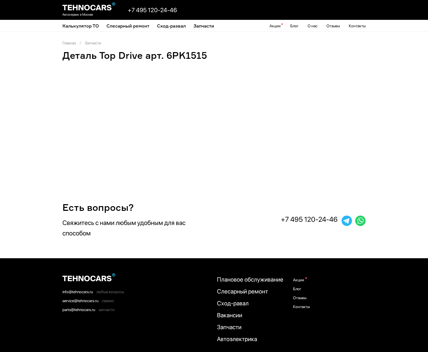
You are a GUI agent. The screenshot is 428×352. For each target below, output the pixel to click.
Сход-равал (233, 303)
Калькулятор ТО (80, 26)
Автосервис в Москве (77, 14)
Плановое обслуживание (250, 279)
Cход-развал (171, 26)
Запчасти (203, 26)
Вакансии (229, 315)
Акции (275, 26)
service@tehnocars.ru (80, 300)
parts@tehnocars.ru (78, 309)
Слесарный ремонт (128, 26)
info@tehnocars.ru (77, 291)
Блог (294, 26)
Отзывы (333, 26)
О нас (313, 26)
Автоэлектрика (237, 339)
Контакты (357, 26)
